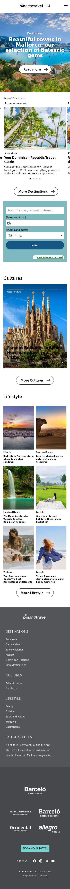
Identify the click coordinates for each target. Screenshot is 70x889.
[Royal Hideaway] (20, 813)
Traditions (11, 688)
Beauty (9, 706)
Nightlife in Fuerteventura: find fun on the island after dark (29, 745)
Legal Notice (29, 875)
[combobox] (35, 210)
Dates (16, 217)
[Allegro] (49, 829)
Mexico (10, 654)
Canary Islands (14, 644)
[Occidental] (20, 828)
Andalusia (11, 639)
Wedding (7, 572)
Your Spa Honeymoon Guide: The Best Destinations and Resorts (17, 578)
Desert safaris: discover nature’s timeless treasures (49, 458)
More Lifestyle (32, 593)
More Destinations (33, 191)
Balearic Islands (14, 649)
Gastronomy (13, 726)
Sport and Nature (44, 452)
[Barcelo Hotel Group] (34, 616)
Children (10, 711)
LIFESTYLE (13, 698)
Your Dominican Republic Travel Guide (30, 159)
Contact (43, 875)
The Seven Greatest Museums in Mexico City (29, 750)
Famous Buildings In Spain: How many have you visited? (34, 352)
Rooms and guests (17, 230)
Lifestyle (7, 452)
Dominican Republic (17, 660)
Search (35, 245)
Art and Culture (14, 292)
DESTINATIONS (17, 631)
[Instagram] (40, 861)
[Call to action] (46, 861)
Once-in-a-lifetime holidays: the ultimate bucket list (48, 518)
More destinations (16, 665)
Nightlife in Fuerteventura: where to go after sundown (18, 458)
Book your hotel (35, 848)
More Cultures (32, 380)
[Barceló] (35, 794)
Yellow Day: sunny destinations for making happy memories (50, 578)
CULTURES (14, 675)
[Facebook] (34, 861)
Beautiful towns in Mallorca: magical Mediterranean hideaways (29, 755)
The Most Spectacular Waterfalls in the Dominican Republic (15, 518)
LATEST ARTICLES (19, 737)
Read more (32, 69)
